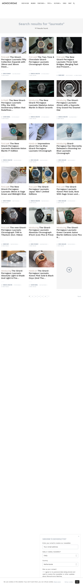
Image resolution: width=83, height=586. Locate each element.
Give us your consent (49, 569)
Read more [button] (57, 582)
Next (79, 296)
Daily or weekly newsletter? (51, 552)
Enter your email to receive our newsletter (56, 543)
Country (45, 560)
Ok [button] (77, 582)
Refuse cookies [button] (69, 582)
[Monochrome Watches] (9, 3)
